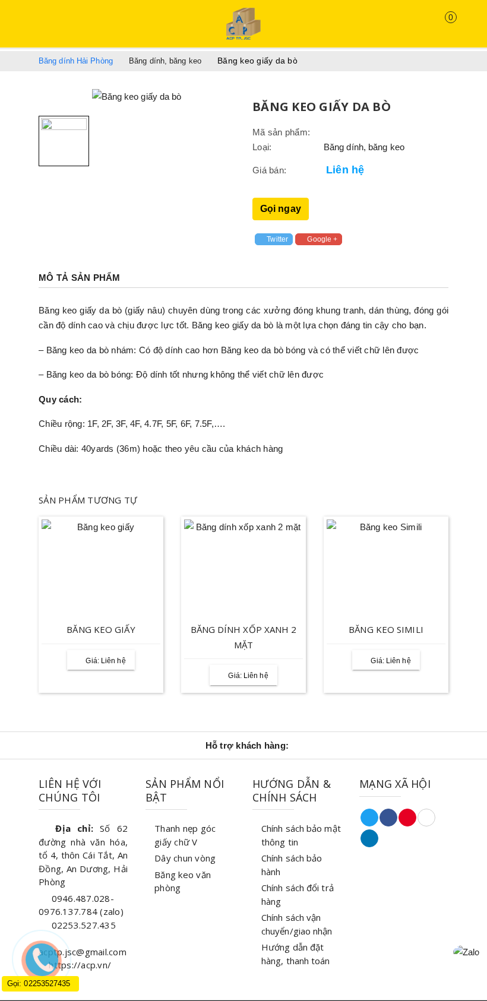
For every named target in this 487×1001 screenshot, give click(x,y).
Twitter (277, 239)
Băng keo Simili (386, 629)
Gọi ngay (280, 209)
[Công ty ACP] (243, 23)
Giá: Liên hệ (105, 661)
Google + (322, 239)
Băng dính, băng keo (364, 147)
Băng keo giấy (101, 629)
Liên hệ (345, 170)
